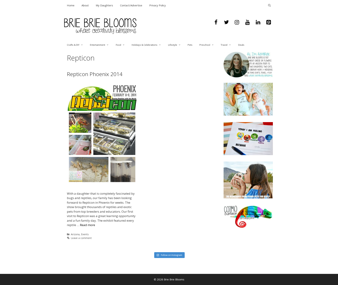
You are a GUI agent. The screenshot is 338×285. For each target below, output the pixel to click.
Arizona (75, 234)
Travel (224, 44)
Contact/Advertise (131, 5)
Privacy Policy (157, 5)
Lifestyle (172, 44)
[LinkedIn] (258, 22)
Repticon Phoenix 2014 (94, 74)
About (85, 5)
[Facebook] (215, 22)
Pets (190, 44)
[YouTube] (247, 22)
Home (70, 5)
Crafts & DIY (73, 44)
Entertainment (97, 44)
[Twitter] (226, 22)
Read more (87, 225)
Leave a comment (81, 238)
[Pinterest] (268, 22)
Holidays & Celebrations (144, 44)
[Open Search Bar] (269, 5)
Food (118, 44)
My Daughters (104, 5)
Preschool (204, 44)
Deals (241, 44)
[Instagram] (237, 22)
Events (85, 234)
